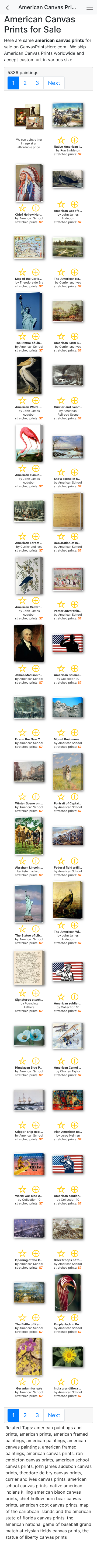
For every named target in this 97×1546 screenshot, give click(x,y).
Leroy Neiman (70, 1135)
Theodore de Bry (31, 282)
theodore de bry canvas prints (50, 1472)
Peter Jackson (31, 871)
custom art (30, 59)
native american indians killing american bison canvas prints (43, 1492)
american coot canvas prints (48, 1505)
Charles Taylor (70, 1071)
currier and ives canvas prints (35, 1479)
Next (54, 83)
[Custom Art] (29, 116)
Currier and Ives (70, 282)
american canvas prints (50, 1453)
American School (31, 218)
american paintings (45, 1440)
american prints (35, 1434)
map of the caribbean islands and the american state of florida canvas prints (48, 1511)
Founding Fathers (31, 1005)
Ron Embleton (70, 150)
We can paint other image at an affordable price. (29, 143)
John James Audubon (70, 216)
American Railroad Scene (68, 412)
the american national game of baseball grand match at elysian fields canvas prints (48, 1524)
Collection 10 (70, 679)
